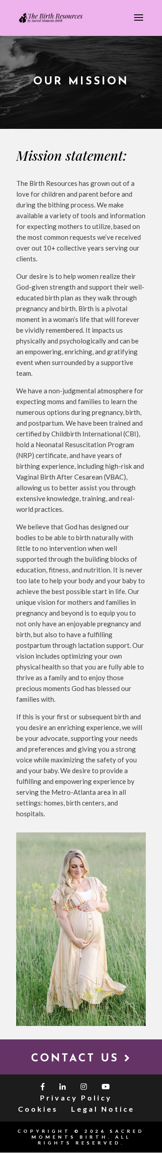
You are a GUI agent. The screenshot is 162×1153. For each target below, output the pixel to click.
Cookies (38, 1109)
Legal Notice (103, 1109)
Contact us (77, 1058)
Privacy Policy (76, 1097)
